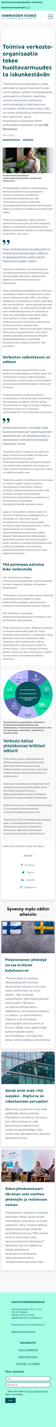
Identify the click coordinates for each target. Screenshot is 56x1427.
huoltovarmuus (11, 140)
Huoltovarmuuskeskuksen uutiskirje (21, 2)
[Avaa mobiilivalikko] (51, 16)
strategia (28, 140)
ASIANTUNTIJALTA (28, 1357)
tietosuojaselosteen (36, 1391)
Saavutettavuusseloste (23, 1332)
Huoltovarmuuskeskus (14, 8)
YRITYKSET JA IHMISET (28, 1364)
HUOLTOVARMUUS (28, 1350)
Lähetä (10, 1400)
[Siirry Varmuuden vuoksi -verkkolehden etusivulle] (18, 16)
